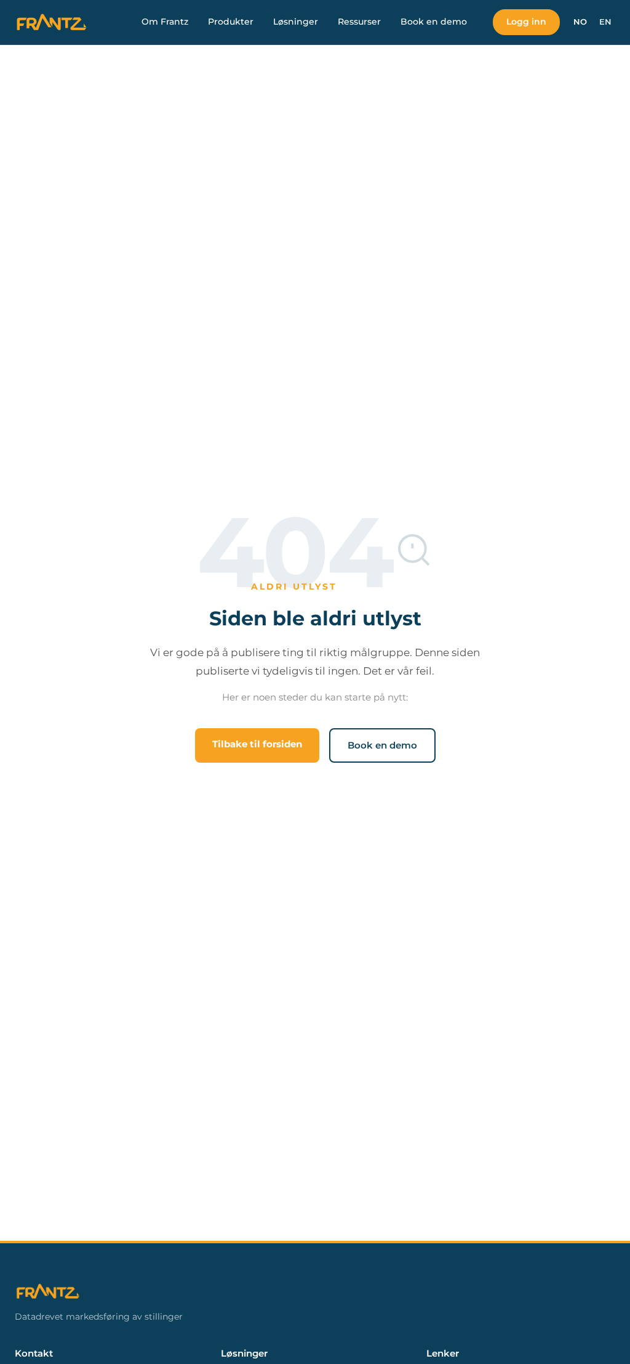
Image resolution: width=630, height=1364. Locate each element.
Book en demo (434, 21)
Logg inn (526, 21)
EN (605, 21)
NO (580, 21)
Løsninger (295, 21)
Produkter (230, 21)
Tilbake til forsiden (257, 744)
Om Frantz (165, 21)
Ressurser (359, 21)
